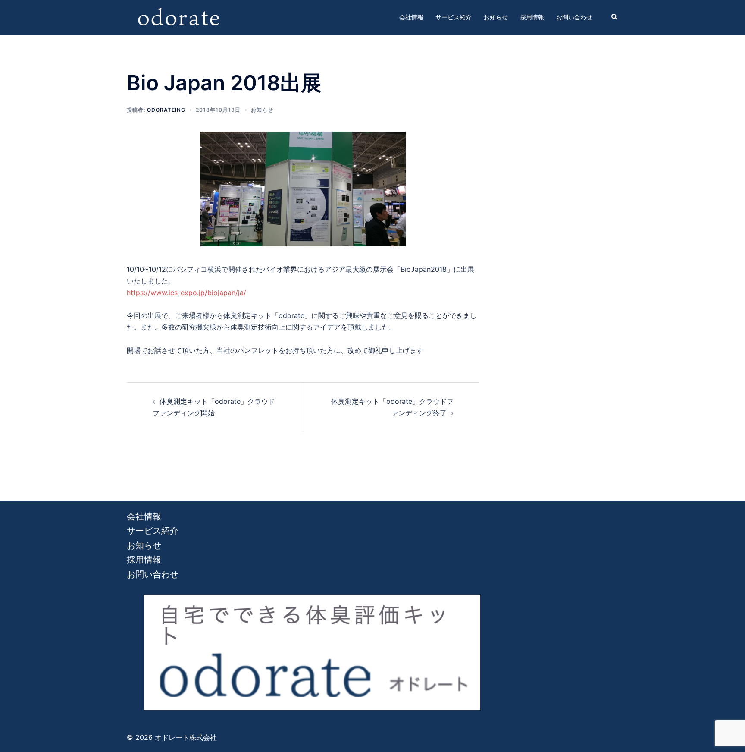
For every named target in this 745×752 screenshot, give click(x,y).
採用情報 (532, 17)
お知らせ (496, 17)
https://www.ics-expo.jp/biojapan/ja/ (186, 292)
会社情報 (411, 17)
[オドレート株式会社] (178, 16)
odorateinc (166, 110)
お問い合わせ (574, 17)
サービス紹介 (453, 17)
